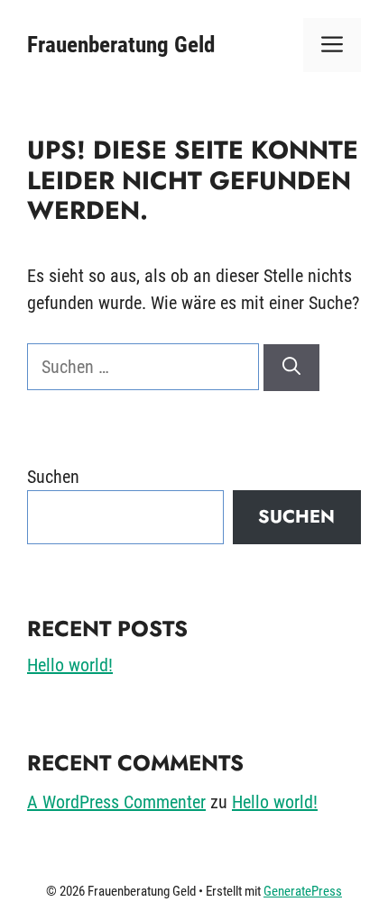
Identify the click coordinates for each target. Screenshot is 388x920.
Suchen (53, 476)
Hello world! (70, 665)
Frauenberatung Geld (121, 45)
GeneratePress (302, 891)
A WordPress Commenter (116, 802)
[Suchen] (291, 367)
